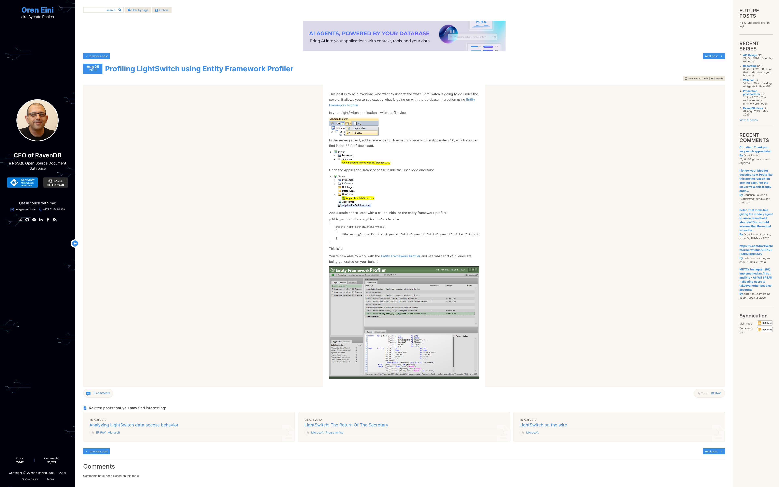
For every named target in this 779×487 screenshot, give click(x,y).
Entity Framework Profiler (400, 256)
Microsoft (114, 432)
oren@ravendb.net (25, 209)
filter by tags (139, 10)
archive (163, 10)
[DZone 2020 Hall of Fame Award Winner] (55, 182)
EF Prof (716, 393)
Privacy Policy (30, 479)
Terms (50, 479)
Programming (334, 432)
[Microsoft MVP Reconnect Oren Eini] (22, 182)
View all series (748, 120)
